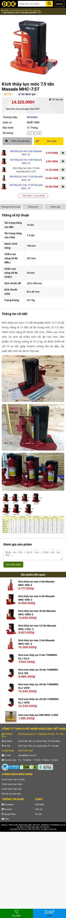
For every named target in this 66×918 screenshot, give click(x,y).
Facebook (9, 804)
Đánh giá (55, 206)
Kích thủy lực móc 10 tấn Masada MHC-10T (26, 178)
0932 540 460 (25, 750)
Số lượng (8, 132)
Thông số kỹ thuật (10, 206)
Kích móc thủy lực (32, 10)
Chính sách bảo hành (12, 784)
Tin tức (38, 814)
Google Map (9, 814)
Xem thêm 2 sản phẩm (33, 195)
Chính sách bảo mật (11, 789)
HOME (5, 10)
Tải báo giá (57, 99)
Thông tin (33, 206)
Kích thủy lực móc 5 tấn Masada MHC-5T (26, 161)
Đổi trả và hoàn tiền (11, 793)
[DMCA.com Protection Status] (28, 766)
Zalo (6, 818)
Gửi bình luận (13, 564)
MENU (59, 4)
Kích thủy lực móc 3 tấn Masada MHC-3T (26, 153)
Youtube (8, 809)
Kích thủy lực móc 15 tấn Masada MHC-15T (26, 186)
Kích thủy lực (16, 10)
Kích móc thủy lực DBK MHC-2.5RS (38, 715)
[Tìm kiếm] (49, 3)
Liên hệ (38, 809)
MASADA (32, 117)
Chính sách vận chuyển (13, 779)
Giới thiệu (39, 804)
